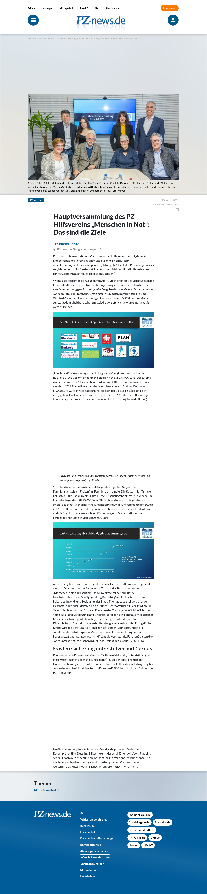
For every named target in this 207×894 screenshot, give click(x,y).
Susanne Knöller (69, 243)
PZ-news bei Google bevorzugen (77, 249)
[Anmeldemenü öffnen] (173, 20)
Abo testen (169, 8)
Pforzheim (47, 38)
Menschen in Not (45, 790)
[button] (31, 98)
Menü (33, 20)
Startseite (33, 38)
